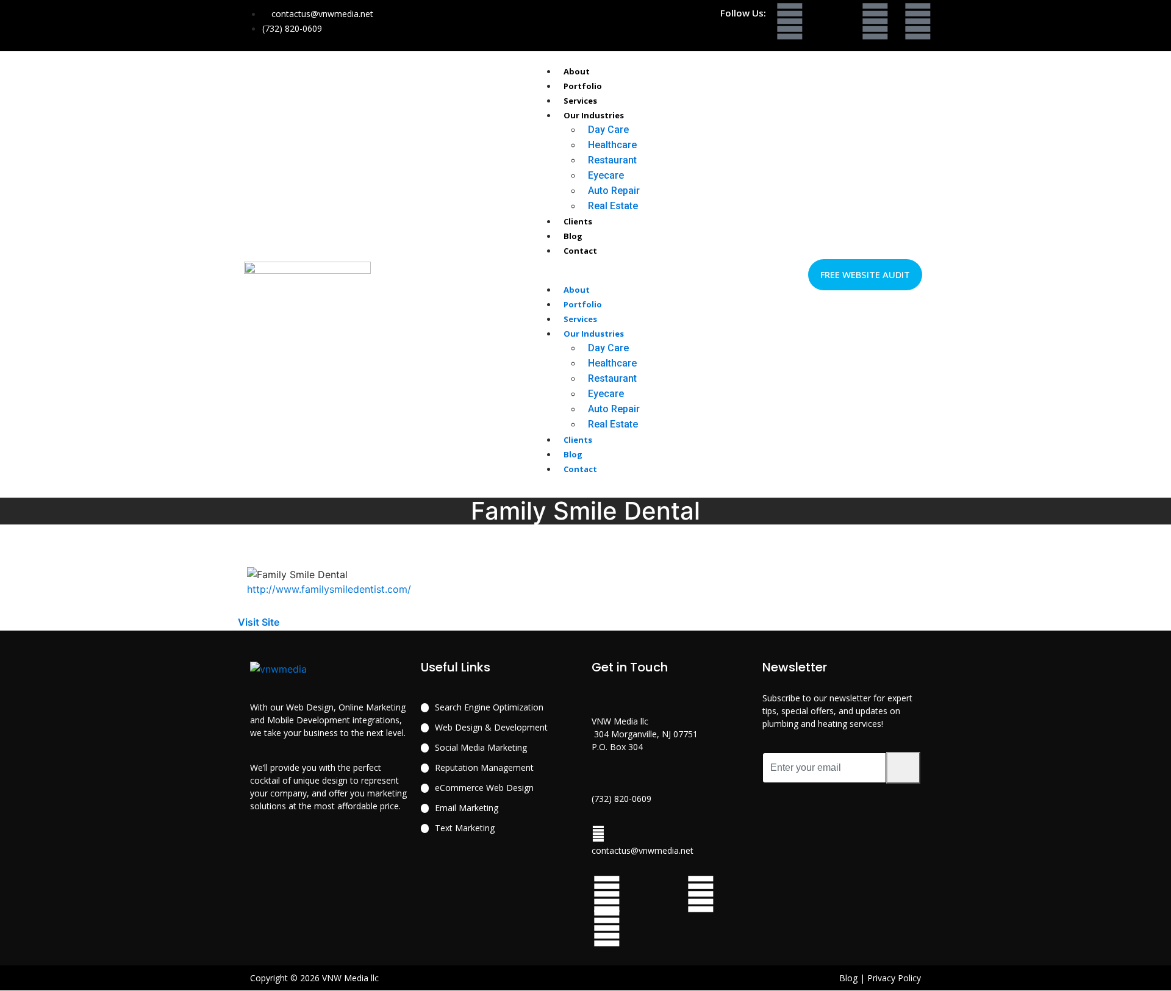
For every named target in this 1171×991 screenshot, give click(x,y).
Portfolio (583, 85)
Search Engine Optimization (489, 707)
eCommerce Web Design (484, 787)
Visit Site (260, 622)
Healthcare (612, 145)
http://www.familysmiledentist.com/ (329, 589)
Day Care (608, 129)
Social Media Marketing (481, 747)
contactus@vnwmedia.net (642, 850)
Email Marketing (466, 808)
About (577, 71)
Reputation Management (484, 767)
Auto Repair (614, 190)
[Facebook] (790, 21)
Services (580, 100)
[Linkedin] (918, 21)
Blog (573, 236)
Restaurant (612, 160)
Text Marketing (465, 828)
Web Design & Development (491, 727)
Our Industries (594, 115)
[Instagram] (875, 21)
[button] (586, 274)
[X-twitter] (832, 21)
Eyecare (606, 175)
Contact (580, 250)
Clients (578, 221)
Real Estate (613, 206)
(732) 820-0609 (621, 798)
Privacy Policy (894, 978)
